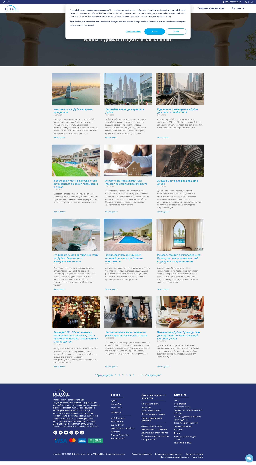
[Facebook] (55, 433)
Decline (176, 31)
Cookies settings (133, 31)
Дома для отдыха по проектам (153, 396)
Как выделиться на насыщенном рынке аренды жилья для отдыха (126, 334)
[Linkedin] (71, 433)
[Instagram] (82, 433)
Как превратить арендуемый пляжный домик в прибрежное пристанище (124, 258)
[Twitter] (61, 433)
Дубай (114, 400)
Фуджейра (116, 404)
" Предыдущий (104, 375)
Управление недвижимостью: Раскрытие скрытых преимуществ (126, 182)
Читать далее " (60, 137)
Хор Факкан (116, 407)
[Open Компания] (243, 8)
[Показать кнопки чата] (249, 458)
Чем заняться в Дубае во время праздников (73, 111)
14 (141, 375)
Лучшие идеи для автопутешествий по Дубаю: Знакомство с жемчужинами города (76, 258)
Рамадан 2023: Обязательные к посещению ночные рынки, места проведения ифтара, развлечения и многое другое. (76, 337)
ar (252, 2)
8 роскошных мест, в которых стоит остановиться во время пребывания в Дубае (76, 183)
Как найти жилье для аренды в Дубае (124, 111)
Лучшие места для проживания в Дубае (177, 182)
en (249, 2)
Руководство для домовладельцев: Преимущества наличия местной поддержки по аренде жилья (179, 258)
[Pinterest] (77, 433)
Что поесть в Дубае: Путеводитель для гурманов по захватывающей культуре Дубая (178, 335)
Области (116, 412)
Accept (155, 31)
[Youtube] (66, 433)
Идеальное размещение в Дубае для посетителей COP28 (177, 111)
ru (246, 2)
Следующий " (153, 375)
